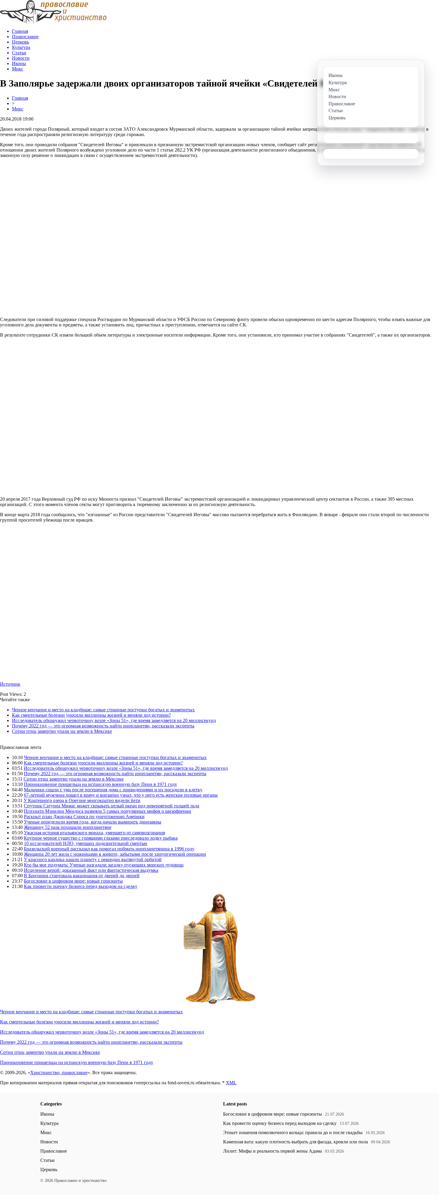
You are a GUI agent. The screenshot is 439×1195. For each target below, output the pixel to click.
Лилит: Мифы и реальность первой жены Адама (272, 1151)
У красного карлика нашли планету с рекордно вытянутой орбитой (93, 859)
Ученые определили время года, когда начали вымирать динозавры (92, 821)
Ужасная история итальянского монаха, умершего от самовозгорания (94, 832)
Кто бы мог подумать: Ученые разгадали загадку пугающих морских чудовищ (103, 864)
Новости (49, 1141)
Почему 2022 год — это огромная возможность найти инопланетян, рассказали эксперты (103, 725)
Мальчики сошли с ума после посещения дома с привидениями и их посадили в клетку (113, 789)
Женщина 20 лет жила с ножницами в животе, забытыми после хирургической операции (115, 854)
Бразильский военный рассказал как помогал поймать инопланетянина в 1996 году (109, 848)
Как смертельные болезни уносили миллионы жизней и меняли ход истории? (91, 715)
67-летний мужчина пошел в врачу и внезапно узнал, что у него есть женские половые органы (121, 795)
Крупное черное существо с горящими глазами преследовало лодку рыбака (101, 838)
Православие (53, 1151)
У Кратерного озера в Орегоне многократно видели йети (82, 800)
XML (231, 1082)
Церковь (48, 1169)
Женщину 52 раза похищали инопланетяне (67, 827)
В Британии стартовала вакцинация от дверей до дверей (81, 875)
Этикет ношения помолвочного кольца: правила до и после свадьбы (293, 1132)
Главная (20, 98)
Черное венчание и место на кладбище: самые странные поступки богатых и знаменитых (103, 709)
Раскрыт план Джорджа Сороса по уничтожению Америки (84, 816)
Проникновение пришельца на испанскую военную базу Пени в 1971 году (100, 784)
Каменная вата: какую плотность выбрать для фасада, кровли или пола (295, 1141)
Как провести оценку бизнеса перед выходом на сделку (80, 886)
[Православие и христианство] (53, 22)
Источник (10, 684)
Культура (49, 1123)
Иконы (47, 1114)
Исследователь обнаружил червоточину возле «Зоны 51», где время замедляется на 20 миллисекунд (114, 720)
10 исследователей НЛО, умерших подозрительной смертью (85, 843)
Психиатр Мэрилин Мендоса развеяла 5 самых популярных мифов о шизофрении (107, 811)
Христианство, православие (59, 1072)
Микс (17, 108)
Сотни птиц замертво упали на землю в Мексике (62, 731)
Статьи (47, 1160)
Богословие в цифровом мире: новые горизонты (73, 880)
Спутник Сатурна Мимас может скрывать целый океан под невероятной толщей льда (111, 805)
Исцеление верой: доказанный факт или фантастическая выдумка (91, 870)
